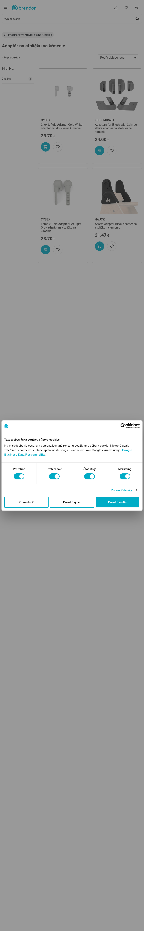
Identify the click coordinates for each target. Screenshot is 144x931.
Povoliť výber (72, 502)
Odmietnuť (26, 502)
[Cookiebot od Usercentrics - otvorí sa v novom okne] (123, 426)
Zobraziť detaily (121, 490)
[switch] (54, 476)
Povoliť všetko (117, 502)
